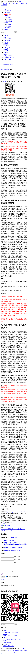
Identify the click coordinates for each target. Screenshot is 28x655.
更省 (4, 37)
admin (4, 81)
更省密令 (5, 49)
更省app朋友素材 (7, 56)
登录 (20, 1)
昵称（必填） (17, 556)
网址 (15, 562)
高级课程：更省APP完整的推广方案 (13, 529)
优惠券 (5, 54)
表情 (2, 574)
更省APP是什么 (7, 10)
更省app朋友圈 (7, 38)
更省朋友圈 (9, 21)
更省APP (5, 35)
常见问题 (5, 29)
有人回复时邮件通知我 (12, 577)
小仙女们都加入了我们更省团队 (12, 550)
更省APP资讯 (6, 28)
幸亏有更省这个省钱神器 (10, 542)
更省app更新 (6, 47)
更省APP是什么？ (7, 530)
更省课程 (5, 44)
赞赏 (2, 525)
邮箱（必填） (17, 559)
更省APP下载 (6, 12)
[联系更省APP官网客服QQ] (1, 653)
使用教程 (5, 22)
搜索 (16, 32)
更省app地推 (6, 45)
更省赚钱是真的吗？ (9, 540)
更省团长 (5, 50)
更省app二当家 (7, 59)
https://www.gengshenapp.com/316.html (15, 512)
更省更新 (5, 52)
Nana (24, 648)
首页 (4, 9)
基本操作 (8, 26)
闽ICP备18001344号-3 (18, 650)
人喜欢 (3, 523)
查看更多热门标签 (8, 64)
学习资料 (5, 16)
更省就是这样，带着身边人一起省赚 (13, 547)
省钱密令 (5, 42)
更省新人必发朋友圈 (8, 57)
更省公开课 (9, 19)
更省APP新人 (6, 40)
